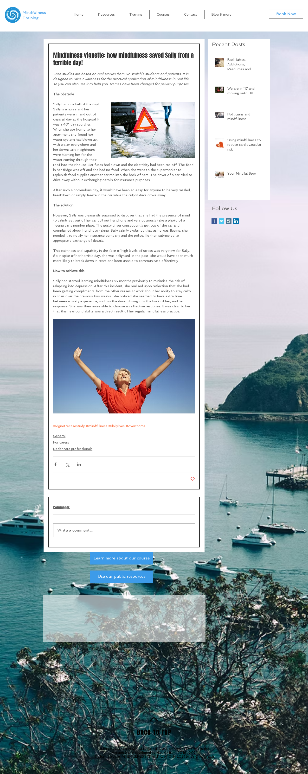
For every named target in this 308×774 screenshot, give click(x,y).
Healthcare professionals (72, 449)
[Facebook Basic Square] (214, 221)
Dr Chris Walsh (198, 749)
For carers (61, 442)
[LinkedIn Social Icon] (236, 221)
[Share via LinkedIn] (79, 464)
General (59, 436)
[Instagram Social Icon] (228, 221)
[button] (222, 14)
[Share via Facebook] (55, 464)
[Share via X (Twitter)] (67, 464)
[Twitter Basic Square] (221, 221)
